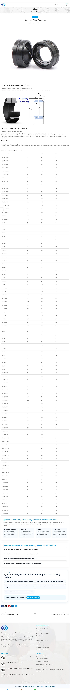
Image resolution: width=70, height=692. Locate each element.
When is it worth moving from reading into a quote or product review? (20, 567)
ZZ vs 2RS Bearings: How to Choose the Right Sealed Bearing (19, 680)
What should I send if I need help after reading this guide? (17, 602)
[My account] (60, 4)
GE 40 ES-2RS (5, 178)
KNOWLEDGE (37, 11)
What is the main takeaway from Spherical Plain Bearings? (17, 590)
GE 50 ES (4, 270)
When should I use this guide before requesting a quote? (49, 589)
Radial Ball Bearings (40, 642)
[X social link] (5, 617)
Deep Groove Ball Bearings (41, 640)
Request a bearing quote (33, 609)
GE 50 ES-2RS (5, 184)
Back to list (34, 625)
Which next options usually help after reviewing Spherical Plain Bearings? (21, 557)
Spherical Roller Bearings (41, 649)
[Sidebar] (1, 209)
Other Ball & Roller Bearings (42, 661)
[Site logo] (3, 4)
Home (31, 11)
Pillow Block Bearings (40, 656)
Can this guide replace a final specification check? (48, 595)
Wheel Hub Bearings (40, 654)
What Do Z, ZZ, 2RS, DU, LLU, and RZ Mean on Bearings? (19, 667)
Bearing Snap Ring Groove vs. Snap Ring (15, 673)
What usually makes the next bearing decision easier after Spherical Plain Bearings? (24, 571)
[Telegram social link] (16, 617)
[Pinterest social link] (9, 617)
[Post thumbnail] (3, 669)
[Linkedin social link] (12, 617)
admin (33, 23)
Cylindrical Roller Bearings (41, 652)
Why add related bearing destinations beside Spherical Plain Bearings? (21, 562)
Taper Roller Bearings (40, 647)
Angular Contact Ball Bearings (42, 645)
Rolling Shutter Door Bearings (42, 659)
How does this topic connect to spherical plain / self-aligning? (18, 596)
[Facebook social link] (2, 617)
